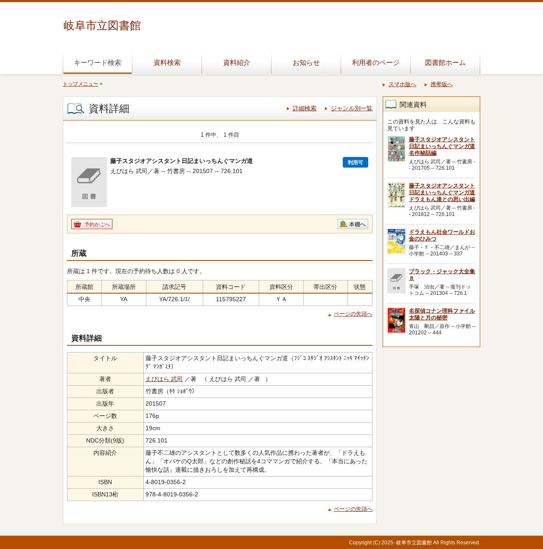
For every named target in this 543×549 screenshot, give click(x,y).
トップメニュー (80, 84)
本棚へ (357, 224)
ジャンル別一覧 (351, 108)
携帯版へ (442, 84)
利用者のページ (376, 62)
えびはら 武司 (164, 378)
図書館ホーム (445, 62)
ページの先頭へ (353, 314)
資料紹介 (236, 62)
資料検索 (167, 62)
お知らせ (306, 62)
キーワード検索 (97, 62)
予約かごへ (97, 224)
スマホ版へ (402, 84)
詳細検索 (304, 108)
